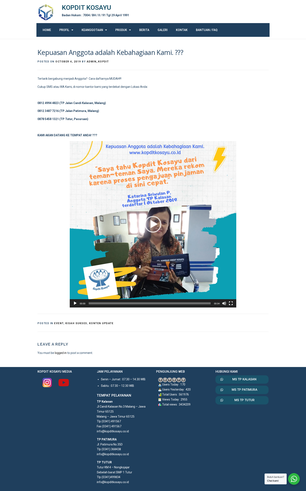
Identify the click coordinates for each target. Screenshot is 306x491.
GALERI (163, 30)
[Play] (75, 303)
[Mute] (224, 303)
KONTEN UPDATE (101, 323)
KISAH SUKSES (76, 323)
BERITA (144, 30)
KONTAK (182, 30)
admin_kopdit (98, 61)
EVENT (58, 323)
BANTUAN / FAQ (207, 30)
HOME (47, 30)
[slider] (150, 303)
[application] (153, 224)
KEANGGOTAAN (92, 30)
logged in (61, 353)
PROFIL (64, 30)
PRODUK (121, 30)
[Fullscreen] (231, 303)
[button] (153, 224)
